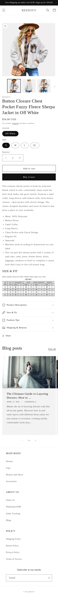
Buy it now (29, 177)
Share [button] (8, 336)
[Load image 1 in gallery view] (14, 86)
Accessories (11, 481)
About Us (10, 500)
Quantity (6, 152)
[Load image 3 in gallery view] (44, 86)
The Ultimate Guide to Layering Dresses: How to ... (27, 395)
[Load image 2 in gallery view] (29, 86)
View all (52, 349)
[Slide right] (54, 86)
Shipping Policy (13, 539)
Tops (8, 468)
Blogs (8, 520)
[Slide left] (3, 86)
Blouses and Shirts (14, 475)
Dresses (9, 461)
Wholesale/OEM (13, 507)
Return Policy (12, 546)
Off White (10, 133)
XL (34, 145)
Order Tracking (13, 513)
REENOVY (31, 592)
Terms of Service (14, 559)
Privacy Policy (12, 552)
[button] (3, 10)
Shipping (15, 123)
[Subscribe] (48, 577)
